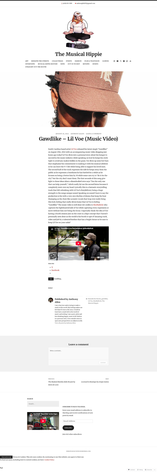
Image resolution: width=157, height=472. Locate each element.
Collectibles (57, 61)
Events (69, 61)
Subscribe (68, 428)
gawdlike (105, 299)
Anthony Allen (77, 134)
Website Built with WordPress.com (78, 451)
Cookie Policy (49, 460)
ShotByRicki (98, 205)
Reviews (86, 64)
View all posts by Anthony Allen (65, 323)
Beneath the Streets (40, 61)
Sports (95, 64)
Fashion (78, 61)
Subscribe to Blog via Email (74, 407)
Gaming (105, 61)
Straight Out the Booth (35, 67)
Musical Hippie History (48, 64)
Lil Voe (74, 149)
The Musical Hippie (78, 54)
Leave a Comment (93, 134)
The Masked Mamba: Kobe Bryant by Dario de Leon (61, 382)
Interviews (30, 64)
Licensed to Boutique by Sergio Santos (95, 380)
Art (26, 61)
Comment (103, 362)
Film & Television (91, 61)
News (63, 64)
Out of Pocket (74, 64)
